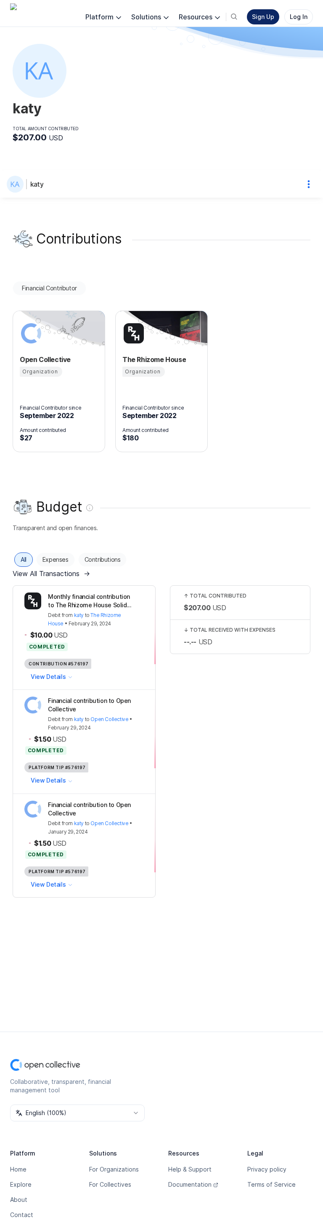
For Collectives (110, 1184)
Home (18, 1169)
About (18, 1199)
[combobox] (77, 1113)
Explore (21, 1184)
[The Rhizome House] (132, 333)
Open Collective (109, 719)
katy (36, 184)
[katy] (17, 184)
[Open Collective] (30, 333)
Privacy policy (266, 1169)
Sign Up (263, 16)
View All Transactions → (51, 573)
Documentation (190, 1184)
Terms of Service (271, 1184)
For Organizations (114, 1169)
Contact (21, 1214)
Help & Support (190, 1169)
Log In (298, 16)
